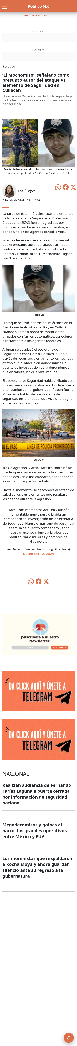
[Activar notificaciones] (69, 1038)
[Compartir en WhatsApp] (58, 187)
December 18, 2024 (38, 553)
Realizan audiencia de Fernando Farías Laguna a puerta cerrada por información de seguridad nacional (36, 794)
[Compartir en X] (73, 187)
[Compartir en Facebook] (66, 187)
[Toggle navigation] (4, 6)
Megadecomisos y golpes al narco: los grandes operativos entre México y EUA (34, 830)
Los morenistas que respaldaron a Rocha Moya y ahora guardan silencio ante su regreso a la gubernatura (37, 867)
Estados (9, 66)
